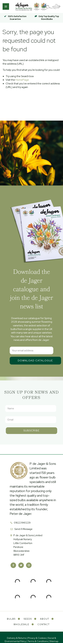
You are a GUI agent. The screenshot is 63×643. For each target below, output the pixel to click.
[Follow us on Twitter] (21, 565)
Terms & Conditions (38, 641)
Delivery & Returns (16, 638)
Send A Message (23, 529)
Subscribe (31, 430)
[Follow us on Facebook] (13, 565)
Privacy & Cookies (37, 638)
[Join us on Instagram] (29, 565)
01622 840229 (22, 522)
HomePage (22, 79)
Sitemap (54, 641)
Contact (43, 624)
